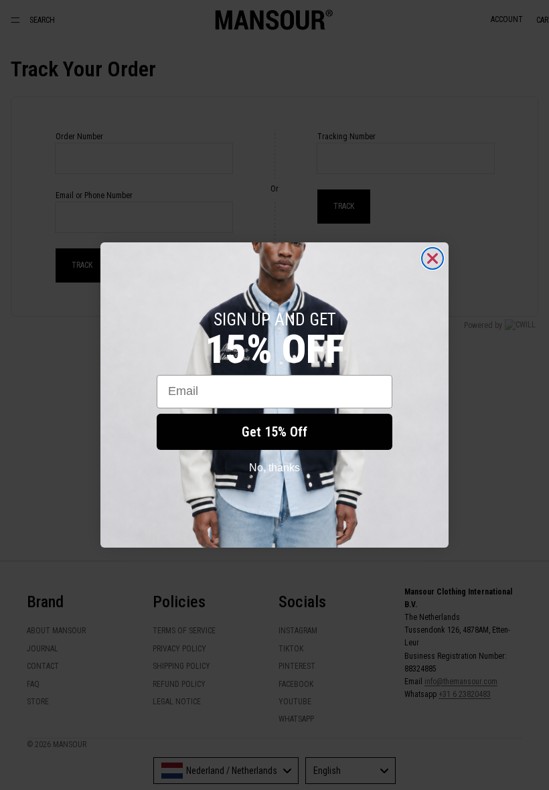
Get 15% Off (274, 432)
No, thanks (274, 467)
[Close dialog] (432, 258)
